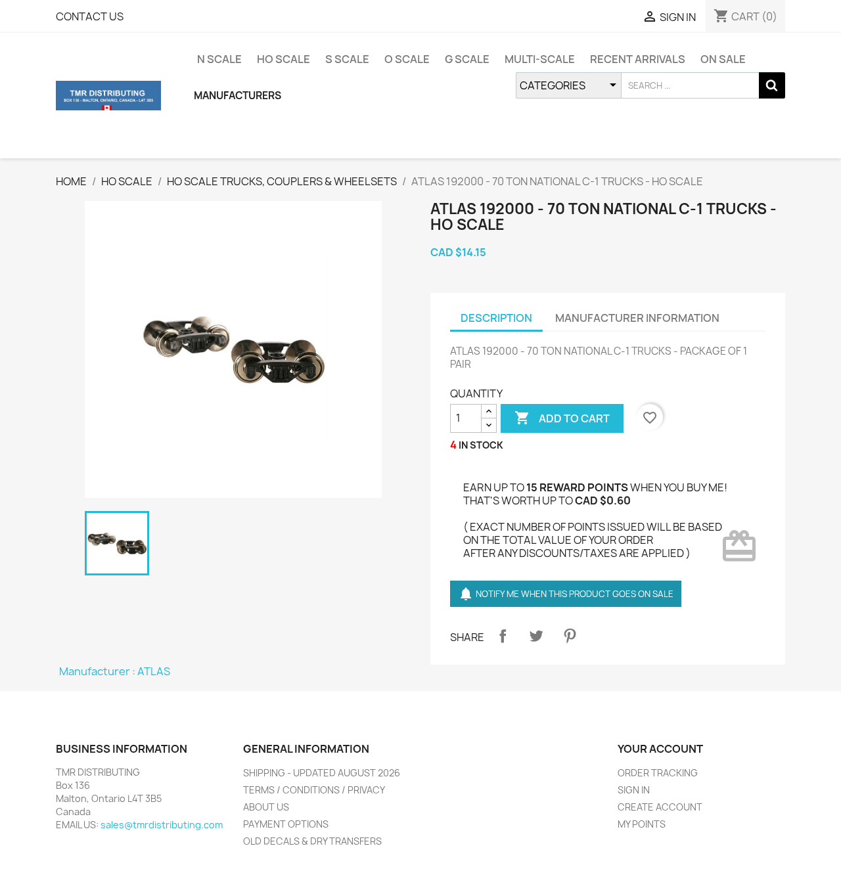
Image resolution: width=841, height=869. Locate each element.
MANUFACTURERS (237, 95)
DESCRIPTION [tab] (496, 318)
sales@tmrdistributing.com (162, 824)
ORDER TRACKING (658, 773)
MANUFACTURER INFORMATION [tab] (637, 318)
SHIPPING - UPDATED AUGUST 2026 (321, 773)
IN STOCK (481, 445)
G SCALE (467, 59)
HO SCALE (283, 59)
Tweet (536, 636)
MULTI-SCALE (540, 59)
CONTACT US (90, 16)
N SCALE (219, 59)
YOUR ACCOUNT (660, 749)
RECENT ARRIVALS (637, 59)
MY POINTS (642, 824)
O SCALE (407, 59)
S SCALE (347, 59)
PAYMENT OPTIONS (286, 824)
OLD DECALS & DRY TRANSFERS (312, 841)
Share (502, 636)
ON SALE (723, 59)
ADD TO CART (562, 418)
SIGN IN (634, 790)
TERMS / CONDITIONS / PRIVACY (314, 790)
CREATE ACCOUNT (660, 807)
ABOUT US (266, 807)
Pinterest (570, 636)
